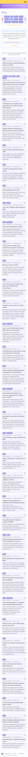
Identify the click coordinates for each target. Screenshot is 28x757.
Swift (11, 19)
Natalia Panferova (7, 60)
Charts (20, 19)
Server (21, 21)
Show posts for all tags (14, 25)
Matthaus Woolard (7, 147)
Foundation (7, 21)
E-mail (14, 753)
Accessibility (15, 21)
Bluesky (21, 753)
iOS (12, 16)
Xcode (6, 19)
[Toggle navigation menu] (25, 2)
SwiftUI (15, 19)
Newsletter (7, 753)
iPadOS (16, 16)
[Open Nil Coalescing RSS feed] (2, 754)
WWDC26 (7, 16)
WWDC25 (5, 76)
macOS (21, 16)
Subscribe (14, 45)
